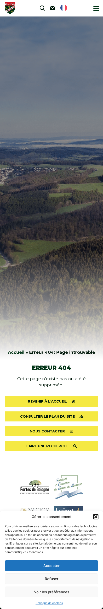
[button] (95, 516)
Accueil (16, 352)
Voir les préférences (51, 592)
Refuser (51, 579)
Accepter (51, 565)
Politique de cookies (49, 603)
